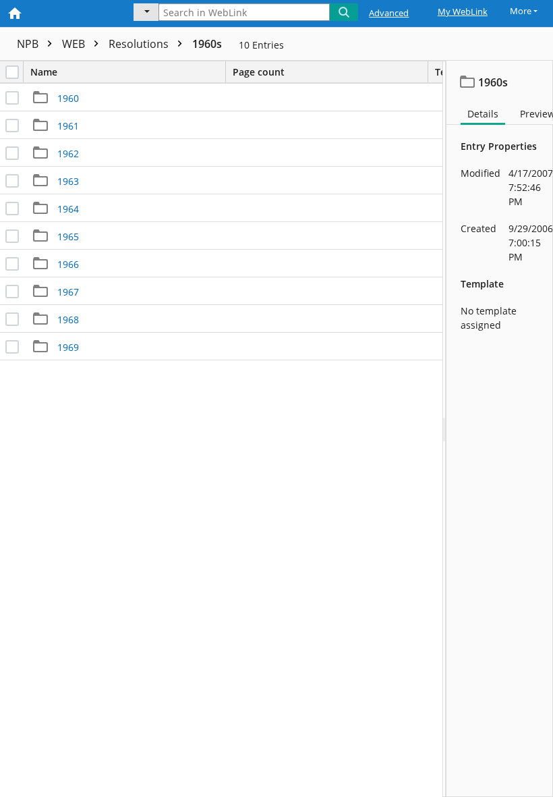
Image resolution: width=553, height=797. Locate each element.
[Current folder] (146, 12)
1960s (207, 43)
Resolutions (140, 43)
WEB (75, 43)
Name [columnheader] (43, 71)
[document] (499, 429)
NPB (29, 43)
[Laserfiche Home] (57, 12)
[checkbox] (12, 72)
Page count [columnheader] (259, 71)
